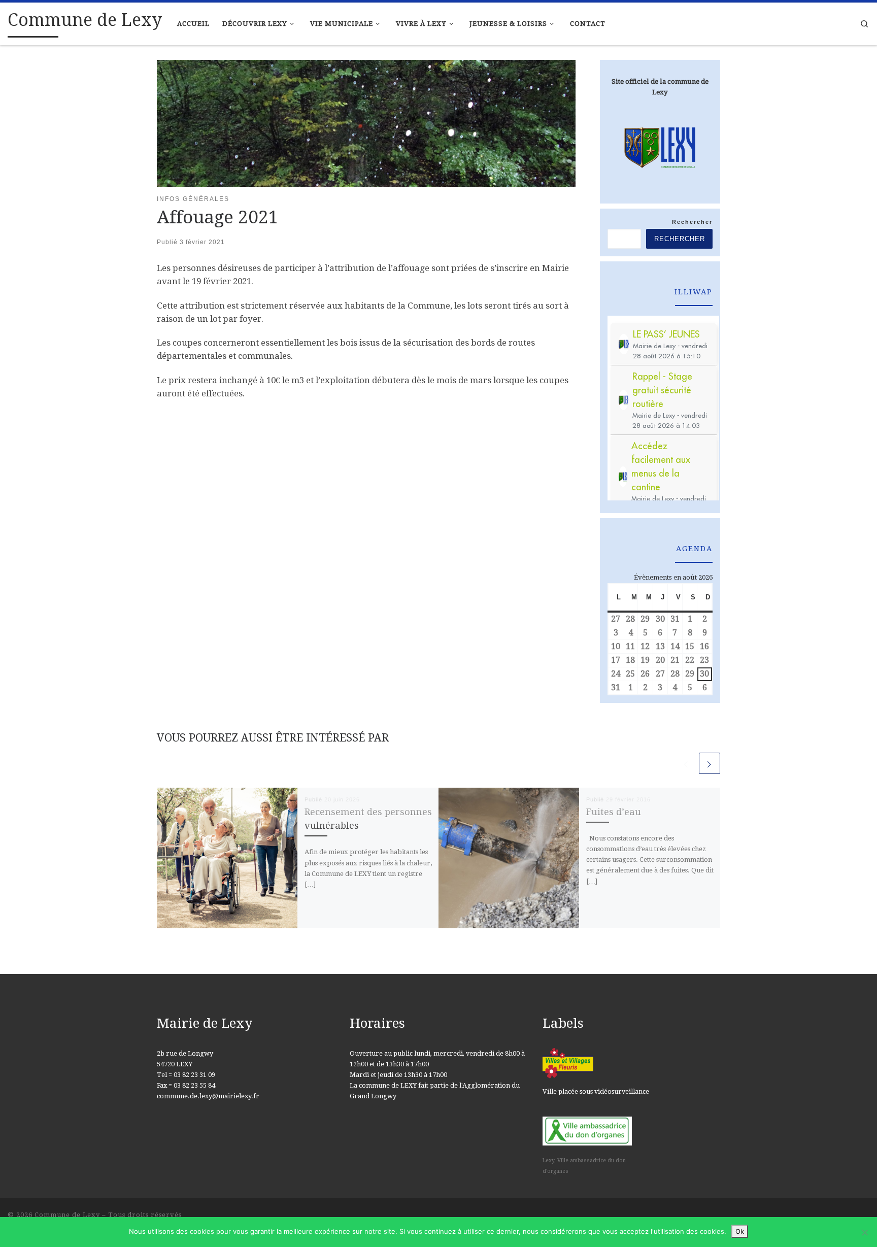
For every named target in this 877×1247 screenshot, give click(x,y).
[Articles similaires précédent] (686, 763)
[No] (864, 1232)
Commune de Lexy (67, 1215)
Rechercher (692, 222)
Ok (739, 1231)
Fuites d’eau (613, 811)
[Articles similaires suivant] (709, 763)
